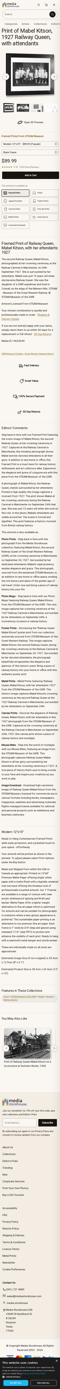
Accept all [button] (16, 1383)
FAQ (4, 1214)
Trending (7, 1167)
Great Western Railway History (39, 354)
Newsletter (8, 1262)
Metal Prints (9, 1255)
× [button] (56, 1361)
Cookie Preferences (13, 1269)
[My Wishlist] (38, 4)
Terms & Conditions (13, 1242)
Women (49, 996)
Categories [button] (11, 23)
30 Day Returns (42, 334)
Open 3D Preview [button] (33, 122)
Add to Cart (30, 175)
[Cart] (46, 4)
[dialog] (30, 1373)
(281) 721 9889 (15, 1289)
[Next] (54, 76)
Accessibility (9, 1208)
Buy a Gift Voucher (13, 1194)
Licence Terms (10, 1249)
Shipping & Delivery (13, 1235)
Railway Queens (10, 1000)
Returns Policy (10, 1228)
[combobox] (26, 14)
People (41, 996)
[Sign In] (54, 4)
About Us (7, 1147)
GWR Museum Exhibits (12, 354)
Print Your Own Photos (15, 1188)
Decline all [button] (43, 1383)
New (5, 1174)
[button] (30, 1377)
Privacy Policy (10, 1221)
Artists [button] (26, 23)
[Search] (52, 14)
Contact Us (8, 1282)
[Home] (12, 4)
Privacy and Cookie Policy (34, 1373)
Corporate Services (13, 1181)
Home (6, 996)
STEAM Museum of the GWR (23, 996)
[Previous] (5, 76)
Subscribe (47, 1122)
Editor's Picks (10, 1161)
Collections (40, 23)
